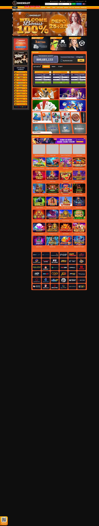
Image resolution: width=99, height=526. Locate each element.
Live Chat (63, 1)
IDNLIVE (38, 7)
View (81, 59)
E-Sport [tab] (60, 66)
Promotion (83, 7)
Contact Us (71, 1)
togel (53, 7)
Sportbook (21, 7)
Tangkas (66, 7)
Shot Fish (71, 7)
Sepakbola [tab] (46, 66)
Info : (14, 10)
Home (14, 7)
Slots (32, 7)
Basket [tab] (53, 66)
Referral (77, 7)
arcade (43, 7)
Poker (48, 7)
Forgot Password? (79, 1)
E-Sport (27, 7)
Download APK (54, 1)
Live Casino (60, 7)
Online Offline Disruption (21, 106)
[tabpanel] (60, 77)
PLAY (43, 82)
